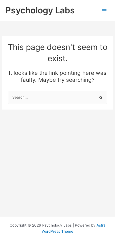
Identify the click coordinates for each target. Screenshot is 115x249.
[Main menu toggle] (104, 10)
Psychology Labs (40, 10)
